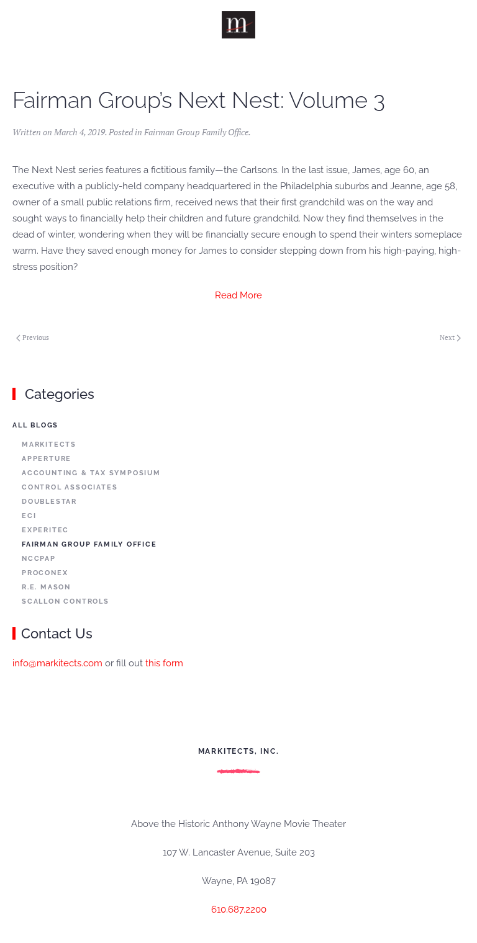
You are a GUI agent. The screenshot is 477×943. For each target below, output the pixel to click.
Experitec (45, 530)
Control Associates (69, 487)
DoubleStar (49, 502)
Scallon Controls (65, 601)
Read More (238, 295)
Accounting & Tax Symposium (91, 473)
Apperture (46, 459)
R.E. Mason (46, 587)
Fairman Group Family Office (196, 132)
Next (447, 337)
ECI (29, 516)
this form (164, 663)
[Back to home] (239, 25)
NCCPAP (39, 559)
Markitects (49, 444)
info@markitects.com (57, 663)
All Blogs (35, 425)
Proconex (45, 573)
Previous (35, 337)
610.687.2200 (238, 909)
